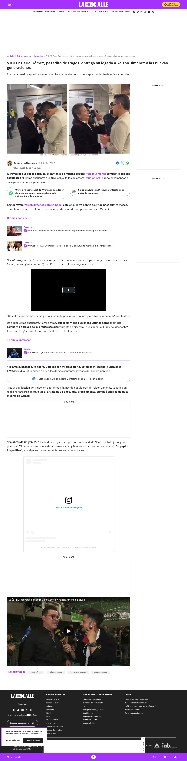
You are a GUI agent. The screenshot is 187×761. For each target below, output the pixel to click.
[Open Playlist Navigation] (179, 757)
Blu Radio (50, 710)
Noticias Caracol (52, 699)
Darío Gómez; (93, 178)
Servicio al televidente (92, 699)
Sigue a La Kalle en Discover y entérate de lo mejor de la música (101, 191)
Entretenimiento (24, 56)
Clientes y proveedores (92, 716)
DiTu (48, 716)
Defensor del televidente (93, 703)
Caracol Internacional (54, 727)
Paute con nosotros (90, 720)
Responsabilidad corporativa (136, 703)
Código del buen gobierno (93, 710)
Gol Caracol (50, 706)
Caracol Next (51, 733)
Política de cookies (132, 710)
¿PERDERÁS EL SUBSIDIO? (78, 12)
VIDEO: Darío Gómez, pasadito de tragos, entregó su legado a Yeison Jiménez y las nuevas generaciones (90, 56)
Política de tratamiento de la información (141, 706)
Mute (154, 757)
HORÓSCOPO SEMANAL (55, 12)
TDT (84, 706)
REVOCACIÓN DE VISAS (120, 12)
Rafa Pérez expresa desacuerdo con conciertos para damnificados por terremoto (67, 230)
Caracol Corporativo (54, 730)
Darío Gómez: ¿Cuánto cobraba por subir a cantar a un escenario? (59, 352)
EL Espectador (52, 720)
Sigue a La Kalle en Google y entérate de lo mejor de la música (71, 378)
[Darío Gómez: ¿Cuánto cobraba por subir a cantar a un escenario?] (14, 353)
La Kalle (10, 56)
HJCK (48, 713)
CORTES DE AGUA (100, 12)
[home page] (93, 4)
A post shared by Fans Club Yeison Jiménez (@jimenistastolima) (69, 547)
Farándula (38, 56)
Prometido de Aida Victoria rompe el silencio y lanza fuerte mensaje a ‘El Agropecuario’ (70, 245)
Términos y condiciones (134, 713)
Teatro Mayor (51, 723)
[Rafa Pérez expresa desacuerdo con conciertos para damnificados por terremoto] (14, 231)
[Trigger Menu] (9, 4)
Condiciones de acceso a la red (137, 699)
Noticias (27, 349)
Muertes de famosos (78, 672)
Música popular (100, 672)
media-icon (93, 756)
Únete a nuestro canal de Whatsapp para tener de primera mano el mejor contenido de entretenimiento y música (39, 192)
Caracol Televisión (53, 703)
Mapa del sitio (88, 723)
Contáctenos (88, 713)
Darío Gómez (36, 672)
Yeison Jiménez (55, 672)
